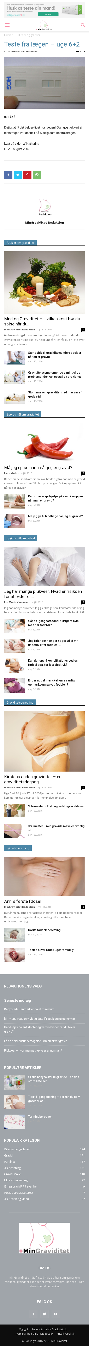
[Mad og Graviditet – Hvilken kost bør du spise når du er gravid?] (44, 282)
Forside (8, 35)
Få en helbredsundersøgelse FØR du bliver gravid (35, 1041)
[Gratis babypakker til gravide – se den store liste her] (14, 1082)
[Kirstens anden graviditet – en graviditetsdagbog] (44, 741)
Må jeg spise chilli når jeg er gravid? (38, 467)
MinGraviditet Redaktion (22, 51)
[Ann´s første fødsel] (44, 876)
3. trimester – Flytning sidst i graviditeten (56, 806)
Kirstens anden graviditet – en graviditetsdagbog (32, 779)
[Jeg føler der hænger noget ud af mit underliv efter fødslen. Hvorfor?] (14, 646)
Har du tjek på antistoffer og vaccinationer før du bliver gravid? (39, 1029)
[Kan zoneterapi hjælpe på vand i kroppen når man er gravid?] (14, 501)
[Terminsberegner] (14, 1122)
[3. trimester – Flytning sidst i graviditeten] (14, 810)
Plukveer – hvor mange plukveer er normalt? (33, 1050)
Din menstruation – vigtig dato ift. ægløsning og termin (39, 1018)
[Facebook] (33, 1314)
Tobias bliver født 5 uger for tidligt (51, 950)
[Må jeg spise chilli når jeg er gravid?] (44, 442)
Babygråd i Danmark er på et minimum (29, 1009)
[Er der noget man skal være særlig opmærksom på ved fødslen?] (14, 685)
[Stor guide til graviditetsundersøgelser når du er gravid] (14, 357)
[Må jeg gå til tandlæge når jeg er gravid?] (14, 521)
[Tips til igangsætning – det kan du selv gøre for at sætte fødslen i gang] (14, 1102)
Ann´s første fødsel (22, 901)
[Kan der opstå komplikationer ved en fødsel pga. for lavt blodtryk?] (14, 666)
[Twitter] (44, 1314)
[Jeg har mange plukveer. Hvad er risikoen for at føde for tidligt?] (44, 566)
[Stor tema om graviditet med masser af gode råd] (14, 397)
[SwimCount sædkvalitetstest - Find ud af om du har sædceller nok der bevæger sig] (44, 10)
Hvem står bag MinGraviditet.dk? (34, 1333)
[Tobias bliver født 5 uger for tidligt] (14, 955)
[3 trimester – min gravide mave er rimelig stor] (14, 831)
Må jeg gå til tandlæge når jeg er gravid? (55, 516)
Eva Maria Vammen (16, 602)
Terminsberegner (40, 1116)
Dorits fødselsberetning (44, 930)
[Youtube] (56, 1314)
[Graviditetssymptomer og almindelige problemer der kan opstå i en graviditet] (14, 377)
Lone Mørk (10, 473)
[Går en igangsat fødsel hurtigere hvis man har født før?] (14, 626)
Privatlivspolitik (65, 1333)
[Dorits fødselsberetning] (14, 935)
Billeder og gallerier (28, 35)
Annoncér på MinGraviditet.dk (49, 1329)
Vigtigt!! (23, 1329)
